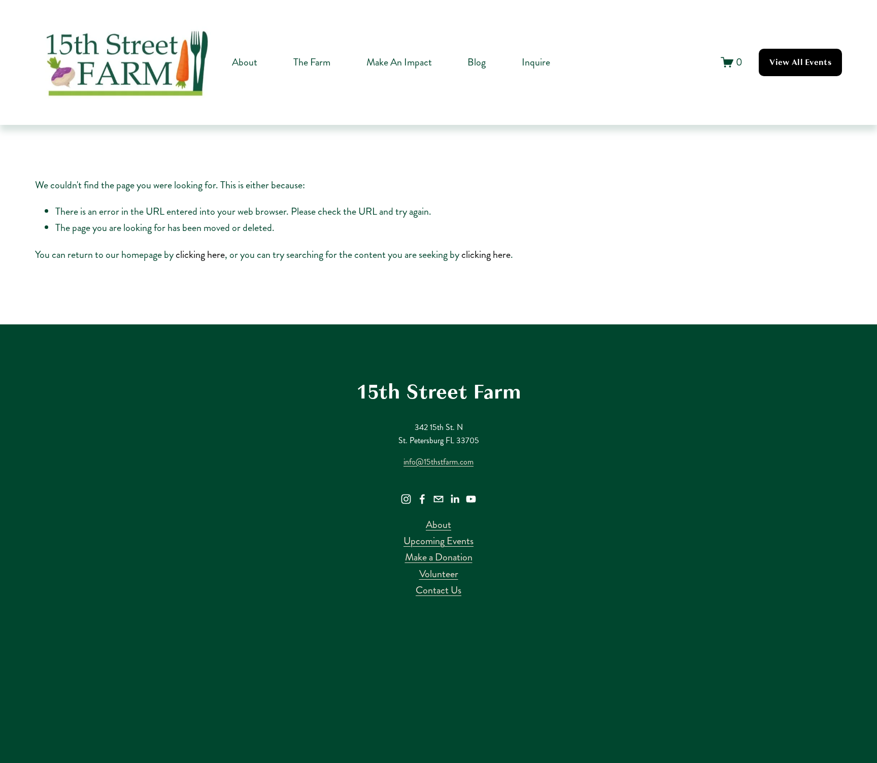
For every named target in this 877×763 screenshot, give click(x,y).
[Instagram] (406, 499)
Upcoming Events (438, 541)
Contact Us (438, 590)
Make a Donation (439, 557)
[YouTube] (471, 499)
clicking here (200, 254)
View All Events (800, 62)
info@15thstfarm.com (438, 462)
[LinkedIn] (455, 499)
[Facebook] (422, 499)
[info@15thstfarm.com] (438, 499)
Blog (476, 62)
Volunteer (438, 574)
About (438, 524)
